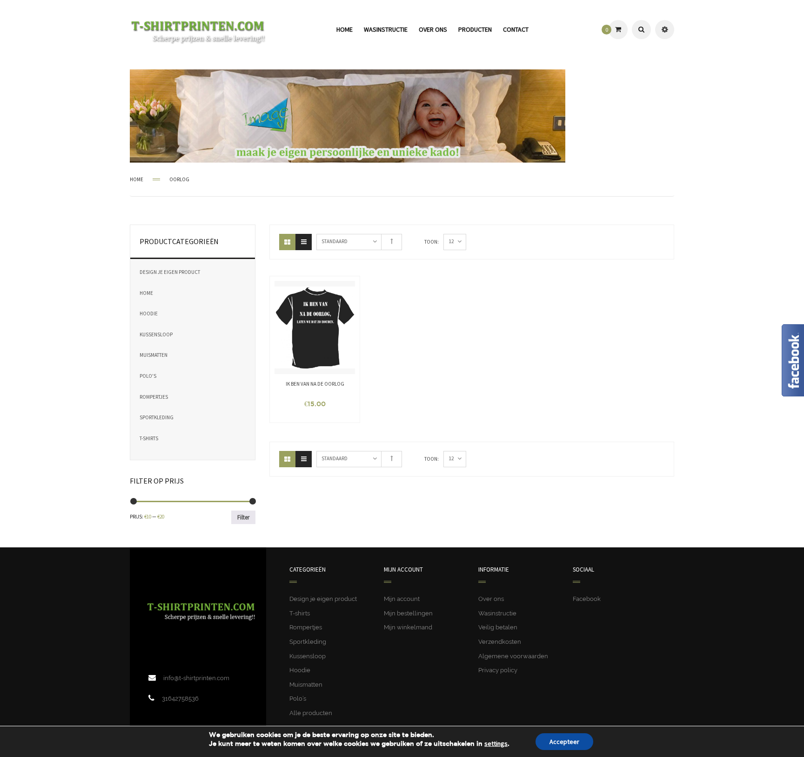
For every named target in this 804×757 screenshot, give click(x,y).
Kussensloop (156, 334)
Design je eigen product (170, 272)
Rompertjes (154, 397)
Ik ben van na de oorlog (315, 384)
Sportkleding (157, 417)
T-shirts (149, 438)
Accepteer (564, 741)
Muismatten (154, 355)
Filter (243, 517)
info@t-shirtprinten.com (196, 678)
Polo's (148, 376)
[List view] (303, 242)
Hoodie (149, 313)
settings (496, 743)
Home (136, 179)
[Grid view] (287, 242)
